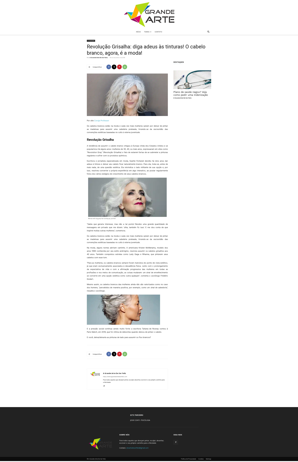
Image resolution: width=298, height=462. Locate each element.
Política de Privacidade (188, 459)
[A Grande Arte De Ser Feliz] (149, 14)
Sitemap (208, 459)
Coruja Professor (101, 120)
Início (138, 32)
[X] (114, 67)
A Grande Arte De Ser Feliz (99, 57)
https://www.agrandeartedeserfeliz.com (115, 376)
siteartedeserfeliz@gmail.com (137, 448)
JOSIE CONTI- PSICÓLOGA (140, 420)
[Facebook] (108, 67)
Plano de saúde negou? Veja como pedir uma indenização (190, 93)
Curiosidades (91, 41)
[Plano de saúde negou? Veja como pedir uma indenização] (192, 79)
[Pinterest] (119, 67)
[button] (208, 32)
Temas (146, 32)
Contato (158, 32)
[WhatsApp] (124, 67)
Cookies (201, 459)
